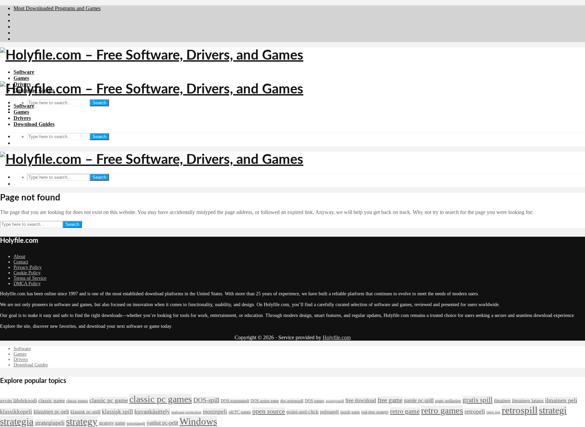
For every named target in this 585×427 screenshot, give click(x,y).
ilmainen (502, 400)
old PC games (240, 412)
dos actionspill (291, 401)
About (19, 256)
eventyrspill (335, 401)
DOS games (314, 401)
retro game (405, 411)
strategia (17, 421)
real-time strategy (375, 412)
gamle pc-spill (419, 400)
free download (360, 400)
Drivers (22, 118)
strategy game (112, 423)
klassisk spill (117, 411)
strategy (82, 421)
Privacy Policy (28, 267)
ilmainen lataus (528, 400)
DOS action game (265, 401)
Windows (198, 421)
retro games (442, 410)
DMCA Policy (27, 283)
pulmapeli (329, 411)
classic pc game (108, 400)
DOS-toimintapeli (235, 401)
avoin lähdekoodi (18, 400)
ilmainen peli (561, 400)
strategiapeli (50, 422)
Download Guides (34, 124)
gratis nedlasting (448, 401)
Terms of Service (30, 278)
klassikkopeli (16, 411)
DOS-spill (206, 400)
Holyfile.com (337, 337)
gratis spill (477, 400)
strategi (553, 410)
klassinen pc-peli (51, 411)
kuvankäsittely (152, 411)
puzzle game (350, 412)
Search (99, 102)
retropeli (474, 411)
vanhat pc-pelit (162, 423)
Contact (21, 261)
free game (390, 400)
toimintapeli (136, 423)
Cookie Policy (27, 272)
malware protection (186, 412)
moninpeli (215, 411)
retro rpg (493, 412)
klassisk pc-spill (85, 411)
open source (268, 411)
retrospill (520, 410)
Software (24, 72)
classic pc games (160, 399)
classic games (77, 401)
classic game (51, 400)
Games (21, 78)
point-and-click (302, 411)
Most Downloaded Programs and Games (57, 8)
